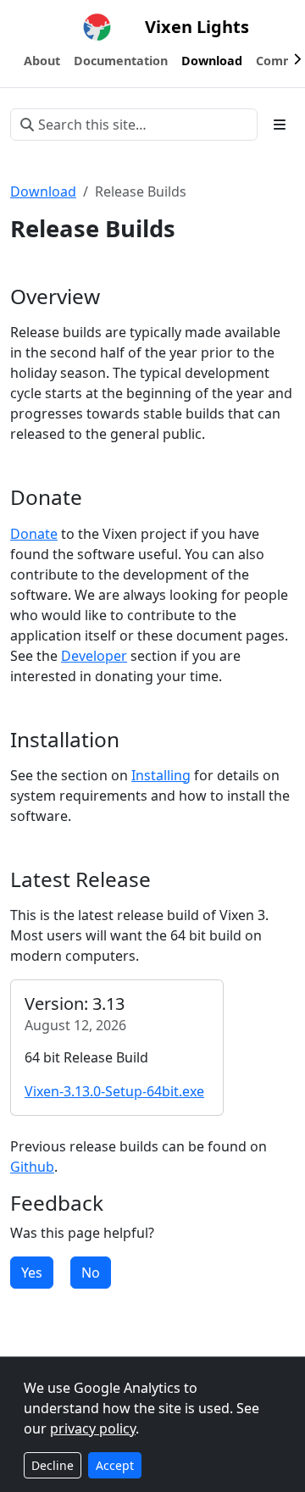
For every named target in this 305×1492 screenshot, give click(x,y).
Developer (94, 655)
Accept (115, 1465)
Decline (52, 1465)
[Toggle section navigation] (279, 124)
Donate (34, 533)
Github (32, 1166)
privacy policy (93, 1428)
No (90, 1272)
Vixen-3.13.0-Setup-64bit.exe (114, 1091)
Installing (161, 775)
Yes (31, 1272)
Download (43, 191)
